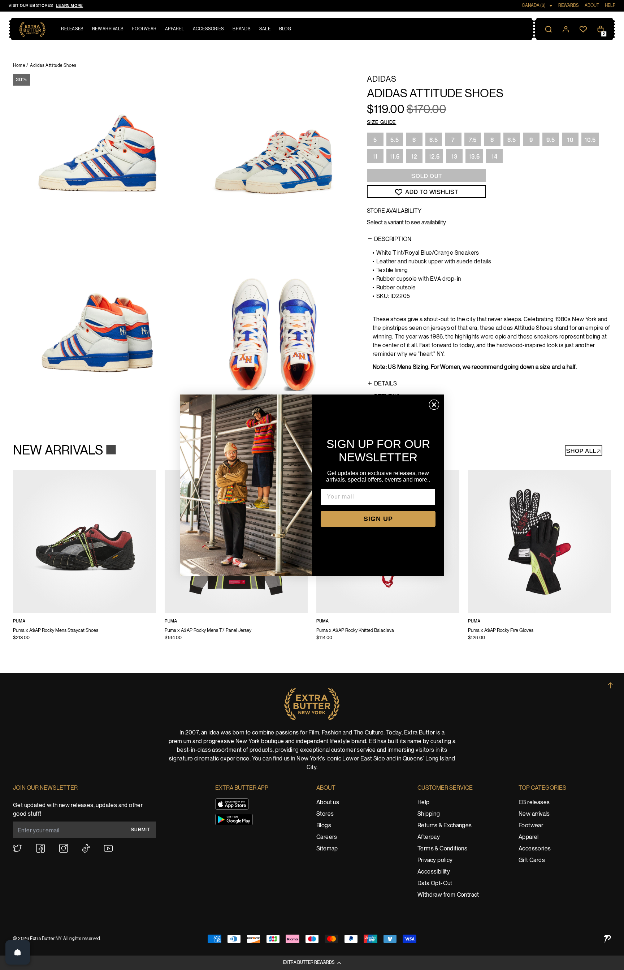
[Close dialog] (434, 404)
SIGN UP (378, 518)
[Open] (17, 952)
